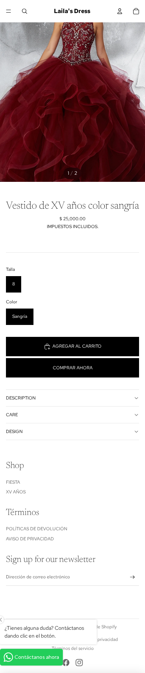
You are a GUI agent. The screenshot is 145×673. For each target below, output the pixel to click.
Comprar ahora (73, 368)
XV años (16, 492)
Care (12, 415)
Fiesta (13, 482)
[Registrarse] (132, 577)
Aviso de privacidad (30, 539)
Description (21, 398)
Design (14, 432)
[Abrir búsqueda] (24, 11)
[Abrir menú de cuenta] (120, 11)
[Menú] (8, 11)
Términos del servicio (73, 648)
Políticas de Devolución (36, 529)
